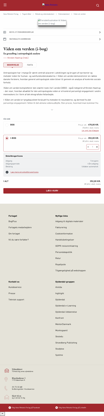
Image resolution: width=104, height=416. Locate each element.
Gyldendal (60, 300)
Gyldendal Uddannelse (66, 312)
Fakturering (61, 228)
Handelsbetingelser (64, 240)
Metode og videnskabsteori (44, 14)
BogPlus (13, 221)
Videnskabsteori (64, 14)
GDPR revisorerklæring (66, 246)
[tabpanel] (52, 91)
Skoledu (59, 337)
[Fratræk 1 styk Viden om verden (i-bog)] (88, 146)
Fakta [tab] (30, 65)
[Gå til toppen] (2, 414)
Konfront (59, 318)
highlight (59, 293)
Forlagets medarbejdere (20, 228)
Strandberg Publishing (66, 343)
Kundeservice (15, 287)
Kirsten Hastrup (15, 58)
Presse (12, 293)
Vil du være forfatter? (19, 240)
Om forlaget (14, 234)
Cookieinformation (64, 234)
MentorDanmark (63, 324)
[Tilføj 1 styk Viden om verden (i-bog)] (97, 146)
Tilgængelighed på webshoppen (70, 271)
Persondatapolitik (63, 252)
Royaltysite (60, 265)
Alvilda (58, 287)
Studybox (59, 349)
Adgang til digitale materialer (69, 221)
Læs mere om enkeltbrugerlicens (24, 172)
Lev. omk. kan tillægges (90, 131)
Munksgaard (61, 331)
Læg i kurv (52, 191)
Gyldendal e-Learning (65, 306)
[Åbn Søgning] (98, 5)
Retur (58, 258)
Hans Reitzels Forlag (10, 14)
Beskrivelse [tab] (13, 65)
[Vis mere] (52, 109)
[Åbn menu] (4, 5)
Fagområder (26, 14)
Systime (59, 355)
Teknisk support (16, 300)
